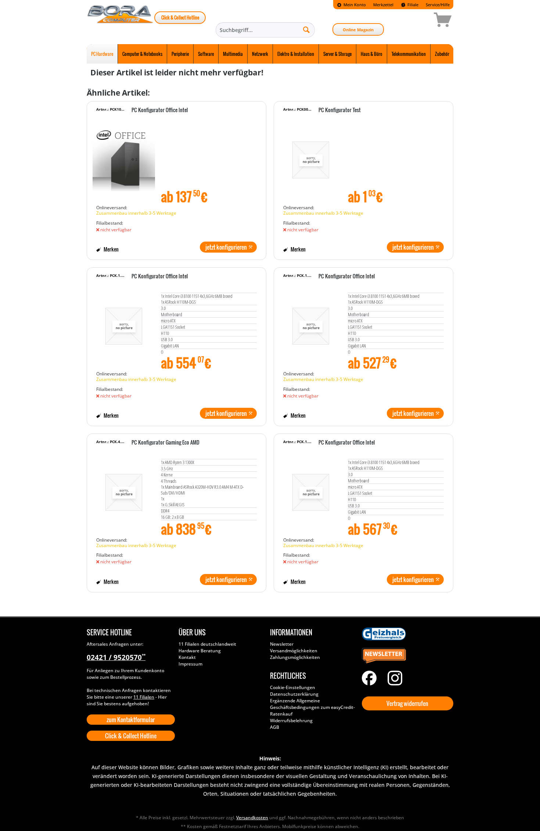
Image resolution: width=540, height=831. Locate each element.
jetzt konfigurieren (226, 247)
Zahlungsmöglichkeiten (295, 657)
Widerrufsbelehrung (291, 720)
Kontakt (187, 657)
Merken (110, 249)
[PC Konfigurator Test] (311, 156)
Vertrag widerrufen (407, 703)
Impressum (190, 664)
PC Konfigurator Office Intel (160, 110)
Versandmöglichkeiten (293, 651)
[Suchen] (306, 29)
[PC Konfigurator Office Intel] (124, 156)
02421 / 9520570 (116, 657)
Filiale (412, 4)
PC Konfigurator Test (339, 110)
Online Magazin (358, 29)
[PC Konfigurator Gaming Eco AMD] (124, 488)
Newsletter (282, 644)
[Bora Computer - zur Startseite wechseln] (120, 21)
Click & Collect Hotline (180, 17)
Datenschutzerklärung (294, 694)
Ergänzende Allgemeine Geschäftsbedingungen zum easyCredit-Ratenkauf (312, 707)
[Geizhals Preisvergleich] (406, 634)
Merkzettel (383, 4)
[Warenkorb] (416, 21)
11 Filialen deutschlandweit (207, 644)
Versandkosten (252, 817)
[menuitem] (351, 4)
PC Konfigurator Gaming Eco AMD (165, 442)
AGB (274, 727)
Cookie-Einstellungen (292, 687)
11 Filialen (143, 697)
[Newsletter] (406, 656)
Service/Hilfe (438, 4)
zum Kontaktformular (131, 719)
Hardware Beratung (200, 651)
